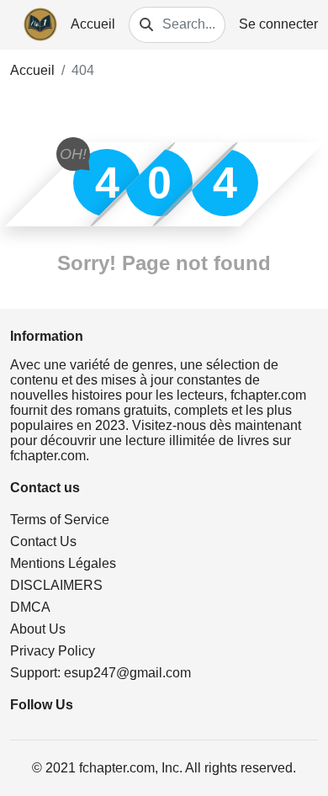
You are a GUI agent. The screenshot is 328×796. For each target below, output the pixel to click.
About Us (38, 629)
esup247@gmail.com (127, 673)
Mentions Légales (63, 563)
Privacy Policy (52, 651)
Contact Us (43, 541)
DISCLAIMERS (56, 585)
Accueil (93, 24)
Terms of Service (59, 519)
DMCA (30, 607)
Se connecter (278, 24)
